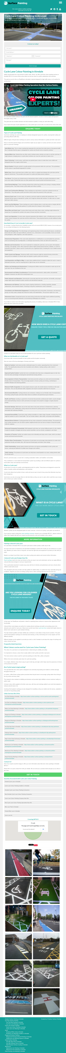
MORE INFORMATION (33, 539)
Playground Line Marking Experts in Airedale (17, 1038)
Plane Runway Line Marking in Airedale (15, 1051)
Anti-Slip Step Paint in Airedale (14, 1041)
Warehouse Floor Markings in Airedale (16, 1049)
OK (43, 829)
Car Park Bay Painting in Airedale (14, 1022)
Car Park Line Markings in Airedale (15, 1023)
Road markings (8, 560)
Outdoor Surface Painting (54, 1019)
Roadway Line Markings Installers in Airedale (17, 1033)
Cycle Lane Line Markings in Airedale (15, 1028)
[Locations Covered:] (4, 2)
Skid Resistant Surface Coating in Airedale (17, 1044)
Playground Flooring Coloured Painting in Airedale (19, 1036)
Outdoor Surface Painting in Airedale (14, 1019)
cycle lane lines (42, 628)
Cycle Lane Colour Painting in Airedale (16, 1027)
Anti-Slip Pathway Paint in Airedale (15, 1043)
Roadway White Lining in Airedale (14, 1032)
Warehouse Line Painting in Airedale (15, 1048)
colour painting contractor (27, 533)
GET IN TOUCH (33, 775)
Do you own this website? (29, 829)
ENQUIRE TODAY (33, 129)
